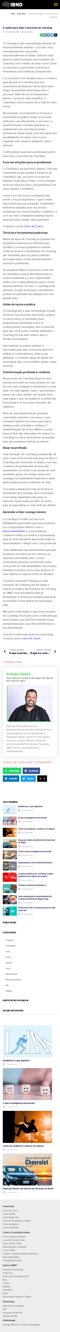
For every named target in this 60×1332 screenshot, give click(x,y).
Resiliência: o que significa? (30, 806)
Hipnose (9, 963)
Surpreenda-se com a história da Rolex (35, 862)
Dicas (8, 951)
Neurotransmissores (13, 979)
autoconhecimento (14, 531)
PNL (7, 985)
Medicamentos (11, 974)
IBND (13, 13)
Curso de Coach (33, 226)
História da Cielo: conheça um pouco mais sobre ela (36, 909)
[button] (41, 35)
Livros (8, 968)
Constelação (11, 946)
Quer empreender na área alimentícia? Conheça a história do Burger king (35, 897)
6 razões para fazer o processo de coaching (27, 27)
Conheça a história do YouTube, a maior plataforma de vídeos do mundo (35, 875)
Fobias (8, 957)
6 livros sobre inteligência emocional (34, 851)
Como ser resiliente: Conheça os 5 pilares (36, 829)
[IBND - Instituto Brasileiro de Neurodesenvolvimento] (12, 4)
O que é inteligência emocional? (32, 817)
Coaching (28, 32)
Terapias (9, 991)
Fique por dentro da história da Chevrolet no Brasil (36, 841)
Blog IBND (21, 13)
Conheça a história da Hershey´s (32, 885)
